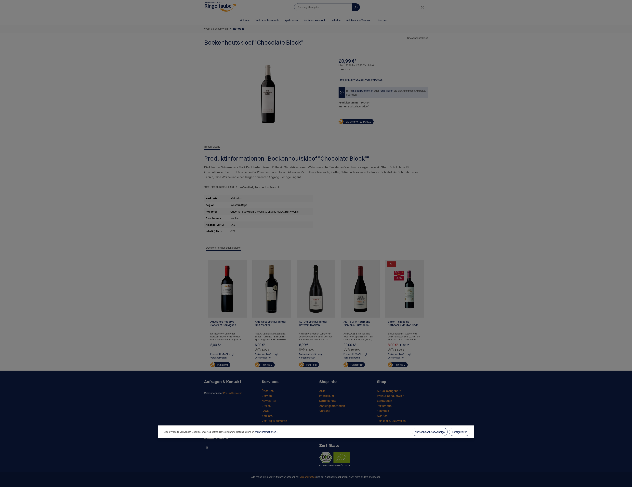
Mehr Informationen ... (266, 431)
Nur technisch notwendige (430, 432)
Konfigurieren (459, 432)
